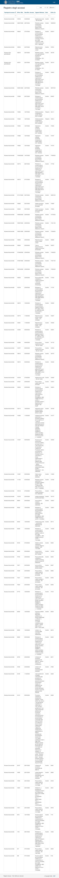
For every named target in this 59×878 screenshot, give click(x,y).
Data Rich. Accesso (29, 12)
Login (54, 2)
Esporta (52, 7)
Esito (46, 12)
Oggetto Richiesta (39, 12)
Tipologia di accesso (9, 12)
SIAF (54, 876)
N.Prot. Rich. (20, 12)
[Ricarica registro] (47, 7)
